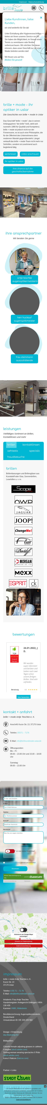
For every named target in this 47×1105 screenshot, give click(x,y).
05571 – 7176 (23, 733)
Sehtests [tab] (12, 450)
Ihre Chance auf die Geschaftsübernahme (23, 170)
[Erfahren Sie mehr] (10, 68)
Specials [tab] (34, 450)
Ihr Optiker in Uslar (14, 161)
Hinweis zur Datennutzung (24, 941)
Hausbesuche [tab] (15, 457)
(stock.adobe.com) (19, 1049)
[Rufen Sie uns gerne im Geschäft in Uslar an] (41, 10)
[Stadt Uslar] (17, 1080)
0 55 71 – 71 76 (17, 991)
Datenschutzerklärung (36, 2)
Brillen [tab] (11, 444)
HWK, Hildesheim (19, 1008)
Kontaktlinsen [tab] (31, 444)
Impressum (23, 2)
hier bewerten (23, 697)
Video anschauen (30, 154)
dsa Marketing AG (10, 1035)
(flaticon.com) (22, 1058)
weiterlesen (10, 154)
